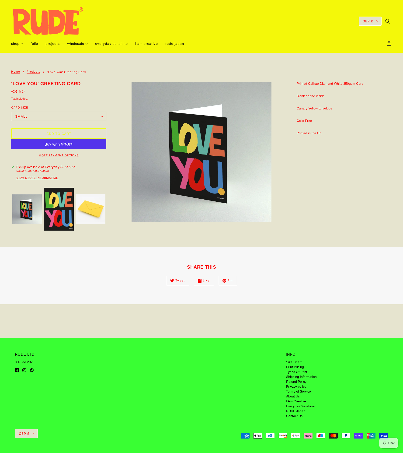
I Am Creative (296, 401)
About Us (293, 396)
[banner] (48, 21)
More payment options (59, 155)
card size (19, 107)
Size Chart (294, 362)
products (33, 71)
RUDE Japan (295, 411)
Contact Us (294, 416)
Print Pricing (295, 367)
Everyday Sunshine (60, 167)
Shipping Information (301, 377)
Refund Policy (296, 381)
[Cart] (390, 43)
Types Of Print (296, 372)
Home (15, 71)
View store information (37, 177)
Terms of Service (298, 391)
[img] (387, 21)
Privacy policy (296, 386)
